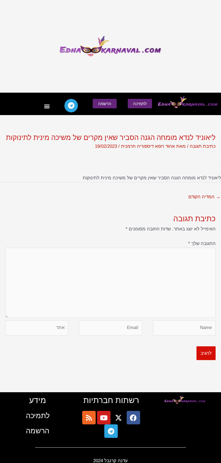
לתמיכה (38, 415)
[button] (47, 106)
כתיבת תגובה (203, 146)
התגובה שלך (202, 243)
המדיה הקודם (204, 196)
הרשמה (37, 431)
